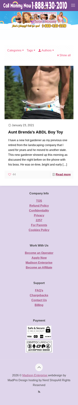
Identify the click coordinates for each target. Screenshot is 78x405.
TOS (39, 200)
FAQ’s (39, 290)
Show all (65, 55)
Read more (63, 174)
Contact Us (39, 300)
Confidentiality (39, 210)
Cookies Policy (39, 230)
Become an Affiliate (39, 267)
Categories (14, 50)
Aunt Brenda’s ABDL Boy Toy (35, 132)
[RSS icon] (39, 391)
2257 (39, 220)
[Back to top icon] (39, 367)
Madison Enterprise (39, 262)
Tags (30, 50)
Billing (39, 305)
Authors (47, 50)
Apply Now (39, 257)
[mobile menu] (73, 5)
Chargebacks (39, 295)
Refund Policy (39, 205)
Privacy (39, 215)
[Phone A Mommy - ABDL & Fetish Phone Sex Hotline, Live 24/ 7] (35, 5)
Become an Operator (39, 252)
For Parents (39, 225)
